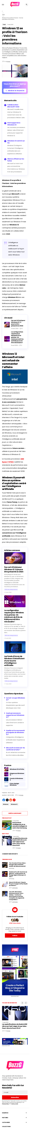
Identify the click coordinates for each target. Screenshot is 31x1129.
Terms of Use (14, 1103)
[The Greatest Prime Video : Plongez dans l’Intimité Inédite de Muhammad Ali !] (5, 865)
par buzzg (14, 888)
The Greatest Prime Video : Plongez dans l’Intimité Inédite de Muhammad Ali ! (17, 864)
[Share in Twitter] (7, 800)
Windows (5, 804)
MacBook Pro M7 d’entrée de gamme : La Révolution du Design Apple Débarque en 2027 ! (18, 874)
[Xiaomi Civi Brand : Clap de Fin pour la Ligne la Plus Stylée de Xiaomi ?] (5, 884)
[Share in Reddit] (10, 800)
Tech (3, 14)
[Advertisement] (15, 969)
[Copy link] (14, 800)
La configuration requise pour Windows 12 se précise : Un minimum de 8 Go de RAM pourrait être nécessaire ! (14, 616)
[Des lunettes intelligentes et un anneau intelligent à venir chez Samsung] (7, 825)
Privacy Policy (5, 1103)
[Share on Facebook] (4, 800)
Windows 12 (14, 804)
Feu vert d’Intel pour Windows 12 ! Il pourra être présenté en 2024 (13, 569)
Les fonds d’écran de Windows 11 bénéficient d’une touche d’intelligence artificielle (14, 661)
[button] (3, 5)
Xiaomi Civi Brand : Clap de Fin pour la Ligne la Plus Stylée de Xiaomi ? (18, 884)
